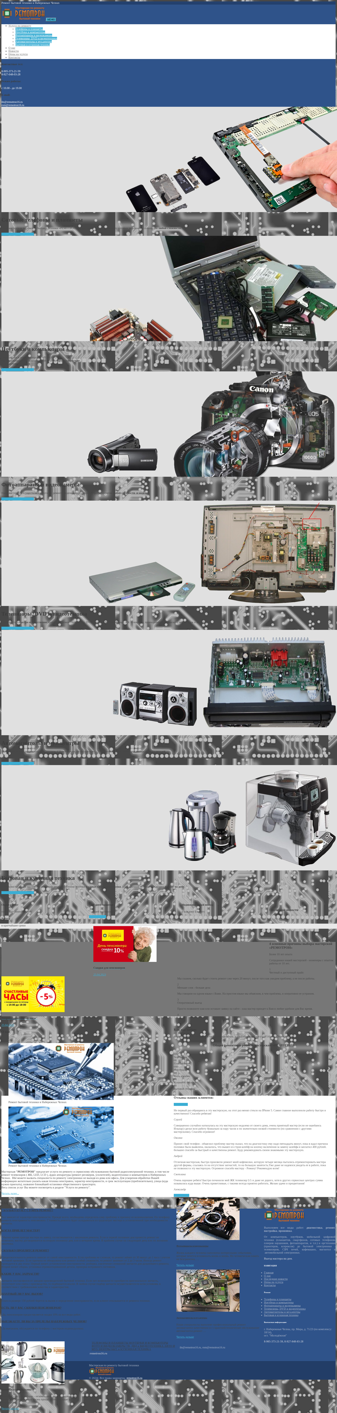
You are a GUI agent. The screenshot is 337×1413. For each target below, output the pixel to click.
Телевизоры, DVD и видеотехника (36, 38)
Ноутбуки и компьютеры (30, 32)
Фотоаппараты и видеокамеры (33, 35)
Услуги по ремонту (19, 25)
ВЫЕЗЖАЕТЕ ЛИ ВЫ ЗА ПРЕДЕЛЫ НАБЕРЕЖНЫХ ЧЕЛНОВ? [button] (44, 1321)
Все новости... (97, 916)
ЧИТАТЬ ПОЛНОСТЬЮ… (17, 234)
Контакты (14, 57)
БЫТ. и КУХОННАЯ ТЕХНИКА (131, 1349)
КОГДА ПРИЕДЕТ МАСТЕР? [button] (20, 1230)
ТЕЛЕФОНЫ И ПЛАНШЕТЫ (110, 1342)
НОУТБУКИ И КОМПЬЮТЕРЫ (148, 1342)
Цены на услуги (18, 54)
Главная (268, 1272)
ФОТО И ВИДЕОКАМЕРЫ (109, 1346)
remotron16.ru (134, 1377)
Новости (13, 51)
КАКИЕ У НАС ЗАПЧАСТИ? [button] (20, 1273)
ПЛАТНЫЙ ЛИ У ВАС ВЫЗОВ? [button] (22, 1293)
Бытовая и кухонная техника (32, 44)
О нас (11, 47)
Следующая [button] (181, 1104)
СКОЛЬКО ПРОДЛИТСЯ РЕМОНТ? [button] (25, 1250)
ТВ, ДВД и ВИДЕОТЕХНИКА (145, 1346)
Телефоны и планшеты (29, 28)
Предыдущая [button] (181, 1195)
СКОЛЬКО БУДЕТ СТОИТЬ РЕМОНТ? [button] (27, 1210)
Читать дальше (185, 1265)
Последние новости (276, 1278)
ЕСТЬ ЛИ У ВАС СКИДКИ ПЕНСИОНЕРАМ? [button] (31, 1307)
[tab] (86, 1210)
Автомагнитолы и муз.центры (33, 41)
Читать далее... (10, 1193)
